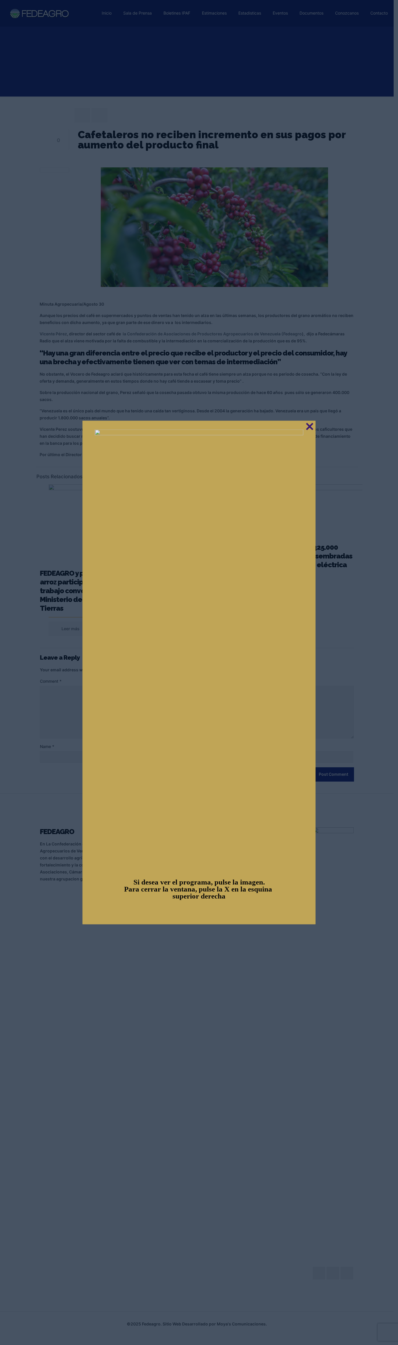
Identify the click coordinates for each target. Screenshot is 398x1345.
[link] (199, 648)
